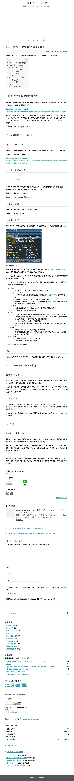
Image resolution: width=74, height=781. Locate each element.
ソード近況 (15, 82)
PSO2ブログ (10, 633)
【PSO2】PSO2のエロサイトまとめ (18, 669)
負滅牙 (50, 301)
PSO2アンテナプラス (12, 745)
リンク (8, 664)
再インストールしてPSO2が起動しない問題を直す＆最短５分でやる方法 (30, 666)
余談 (13, 75)
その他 (11, 84)
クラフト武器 (15, 71)
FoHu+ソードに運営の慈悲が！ (18, 63)
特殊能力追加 (10, 646)
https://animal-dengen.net (30, 719)
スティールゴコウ (26, 338)
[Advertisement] (37, 23)
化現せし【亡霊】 (12, 755)
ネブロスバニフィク (17, 67)
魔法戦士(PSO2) (11, 649)
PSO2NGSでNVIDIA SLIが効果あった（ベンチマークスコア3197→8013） (33, 533)
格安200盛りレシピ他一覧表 (15, 672)
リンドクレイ (15, 73)
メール (8, 574)
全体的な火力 (15, 80)
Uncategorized (62, 51)
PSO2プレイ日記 (12, 630)
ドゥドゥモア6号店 (36, 2)
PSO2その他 (10, 625)
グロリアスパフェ (51, 295)
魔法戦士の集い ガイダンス (15, 760)
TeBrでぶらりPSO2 (15, 752)
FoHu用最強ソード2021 (16, 65)
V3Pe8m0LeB (62, 498)
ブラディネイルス (51, 314)
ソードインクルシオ (17, 69)
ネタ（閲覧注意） (12, 643)
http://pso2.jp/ (9, 711)
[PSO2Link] (10, 473)
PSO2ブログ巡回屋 (11, 712)
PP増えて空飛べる (17, 86)
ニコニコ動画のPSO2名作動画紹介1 (16, 684)
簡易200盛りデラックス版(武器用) (17, 674)
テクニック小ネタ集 (12, 765)
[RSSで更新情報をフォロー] (11, 493)
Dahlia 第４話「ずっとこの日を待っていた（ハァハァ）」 (25, 661)
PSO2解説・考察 (12, 638)
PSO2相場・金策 (12, 636)
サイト (8, 580)
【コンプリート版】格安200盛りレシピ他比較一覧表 (26, 528)
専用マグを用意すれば (57, 269)
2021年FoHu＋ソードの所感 (17, 77)
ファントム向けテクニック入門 (16, 758)
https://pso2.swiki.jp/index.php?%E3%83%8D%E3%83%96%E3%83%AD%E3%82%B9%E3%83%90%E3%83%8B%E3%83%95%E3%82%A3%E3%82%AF (36, 160)
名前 (7, 567)
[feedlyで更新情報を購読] (7, 493)
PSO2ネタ (9, 628)
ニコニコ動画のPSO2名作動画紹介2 (16, 686)
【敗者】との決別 (12, 763)
